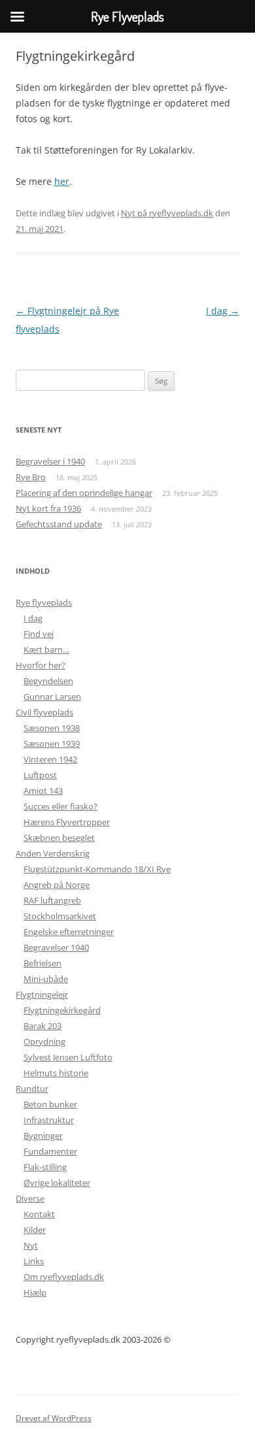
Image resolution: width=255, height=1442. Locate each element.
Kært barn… (46, 649)
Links (34, 1261)
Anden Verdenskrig (53, 853)
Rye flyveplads (44, 602)
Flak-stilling (45, 1167)
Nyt (31, 1245)
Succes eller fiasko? (60, 806)
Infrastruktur (49, 1120)
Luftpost (40, 775)
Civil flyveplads (44, 712)
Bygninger (43, 1135)
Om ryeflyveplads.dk (64, 1277)
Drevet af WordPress (54, 1418)
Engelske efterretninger (69, 932)
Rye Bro (31, 477)
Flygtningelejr (42, 994)
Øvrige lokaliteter (57, 1182)
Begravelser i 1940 (50, 461)
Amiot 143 (43, 790)
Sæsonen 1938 (52, 728)
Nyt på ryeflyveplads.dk (167, 213)
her (61, 181)
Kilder (35, 1230)
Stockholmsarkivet (60, 916)
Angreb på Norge (57, 885)
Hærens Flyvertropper (67, 822)
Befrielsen (42, 963)
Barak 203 (42, 1026)
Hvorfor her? (40, 665)
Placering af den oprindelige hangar (84, 493)
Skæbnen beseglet (59, 838)
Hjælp (35, 1292)
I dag (222, 310)
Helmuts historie (56, 1073)
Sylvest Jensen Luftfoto (68, 1057)
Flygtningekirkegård (62, 1010)
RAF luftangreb (52, 900)
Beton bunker (50, 1104)
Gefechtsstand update (59, 524)
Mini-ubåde (46, 979)
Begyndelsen (48, 681)
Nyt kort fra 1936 (48, 508)
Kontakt (39, 1214)
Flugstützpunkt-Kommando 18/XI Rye (97, 869)
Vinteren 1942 (50, 759)
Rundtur (32, 1088)
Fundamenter (50, 1151)
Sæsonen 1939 (52, 743)
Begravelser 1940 (56, 947)
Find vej (39, 634)
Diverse (30, 1198)
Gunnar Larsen (52, 696)
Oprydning (44, 1041)
